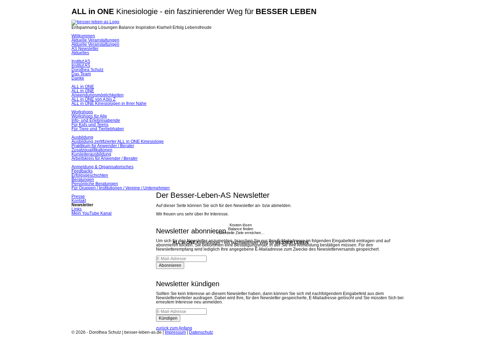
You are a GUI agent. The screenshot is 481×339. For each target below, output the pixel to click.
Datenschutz (201, 332)
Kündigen (168, 318)
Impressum (175, 332)
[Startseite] (95, 21)
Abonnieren (170, 265)
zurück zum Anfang (174, 328)
